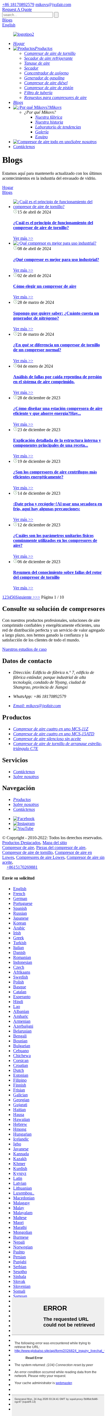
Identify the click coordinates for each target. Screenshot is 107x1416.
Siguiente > (25, 597)
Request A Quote (17, 9)
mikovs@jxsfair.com (53, 4)
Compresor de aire (18, 847)
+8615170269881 (22, 867)
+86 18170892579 (18, 4)
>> (37, 597)
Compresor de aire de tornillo (27, 852)
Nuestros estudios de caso (24, 649)
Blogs (7, 20)
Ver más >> (23, 238)
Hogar (7, 187)
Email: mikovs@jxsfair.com (37, 705)
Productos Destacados (21, 842)
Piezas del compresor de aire (60, 847)
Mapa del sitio (55, 842)
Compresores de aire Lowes (40, 857)
